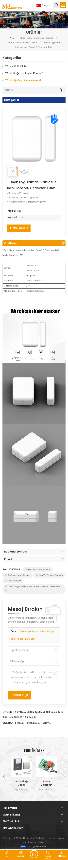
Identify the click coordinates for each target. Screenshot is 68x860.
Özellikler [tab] (10, 243)
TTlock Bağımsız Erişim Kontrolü (24, 73)
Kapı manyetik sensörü (39, 569)
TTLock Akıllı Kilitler (16, 66)
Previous (3, 776)
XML (25, 842)
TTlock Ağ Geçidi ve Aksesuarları (21, 42)
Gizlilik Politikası (37, 842)
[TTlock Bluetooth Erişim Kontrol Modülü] (46, 767)
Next (64, 776)
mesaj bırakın (34, 854)
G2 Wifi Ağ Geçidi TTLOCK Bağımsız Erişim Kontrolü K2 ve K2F (21, 783)
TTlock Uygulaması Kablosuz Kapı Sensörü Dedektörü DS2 (32, 589)
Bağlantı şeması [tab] (15, 552)
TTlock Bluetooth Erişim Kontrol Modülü (46, 783)
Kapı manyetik (14, 580)
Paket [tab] (8, 559)
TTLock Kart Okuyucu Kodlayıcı (34, 723)
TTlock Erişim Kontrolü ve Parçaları (36, 38)
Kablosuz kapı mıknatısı (19, 575)
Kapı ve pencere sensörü (50, 575)
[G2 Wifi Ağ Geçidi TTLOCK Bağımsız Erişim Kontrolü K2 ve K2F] (21, 767)
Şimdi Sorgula (20, 228)
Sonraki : (9, 723)
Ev (13, 38)
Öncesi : (8, 712)
